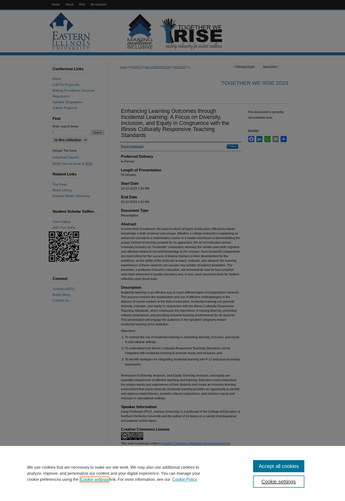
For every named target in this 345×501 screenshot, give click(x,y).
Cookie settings (94, 479)
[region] (172, 473)
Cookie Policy (184, 479)
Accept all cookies (279, 466)
